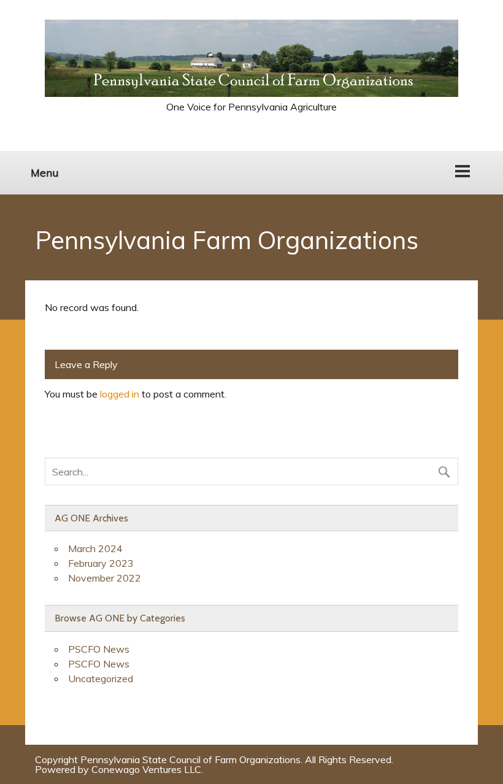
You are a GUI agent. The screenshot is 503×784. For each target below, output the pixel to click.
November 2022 (104, 578)
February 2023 (101, 563)
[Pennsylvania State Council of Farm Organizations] (251, 93)
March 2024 (95, 548)
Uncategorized (100, 678)
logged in (119, 394)
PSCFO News (98, 649)
